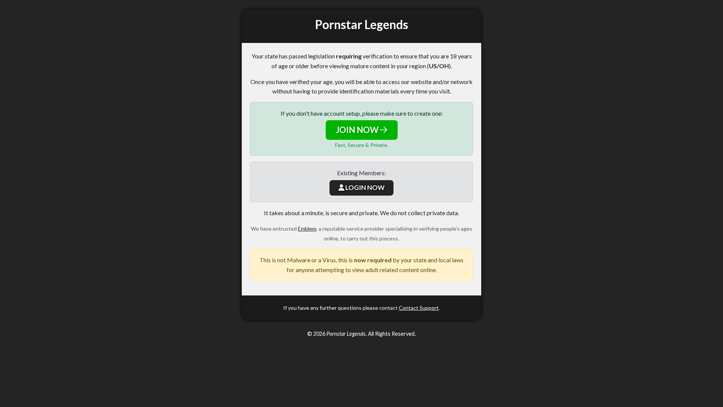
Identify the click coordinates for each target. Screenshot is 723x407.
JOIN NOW (358, 130)
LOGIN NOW (364, 187)
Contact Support (419, 307)
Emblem (307, 228)
